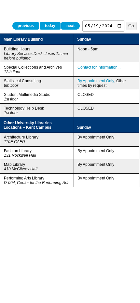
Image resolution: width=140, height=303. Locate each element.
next (70, 25)
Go (131, 25)
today (50, 25)
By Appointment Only (95, 81)
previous (26, 25)
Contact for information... (98, 67)
